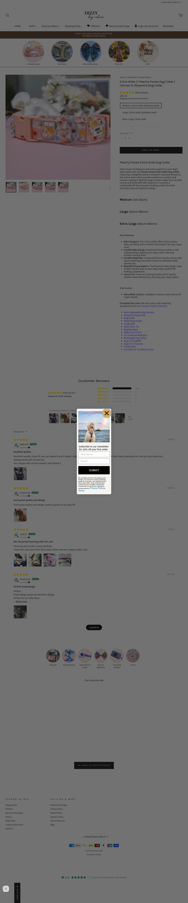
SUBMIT (94, 470)
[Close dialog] (106, 413)
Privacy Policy (97, 488)
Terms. (81, 490)
